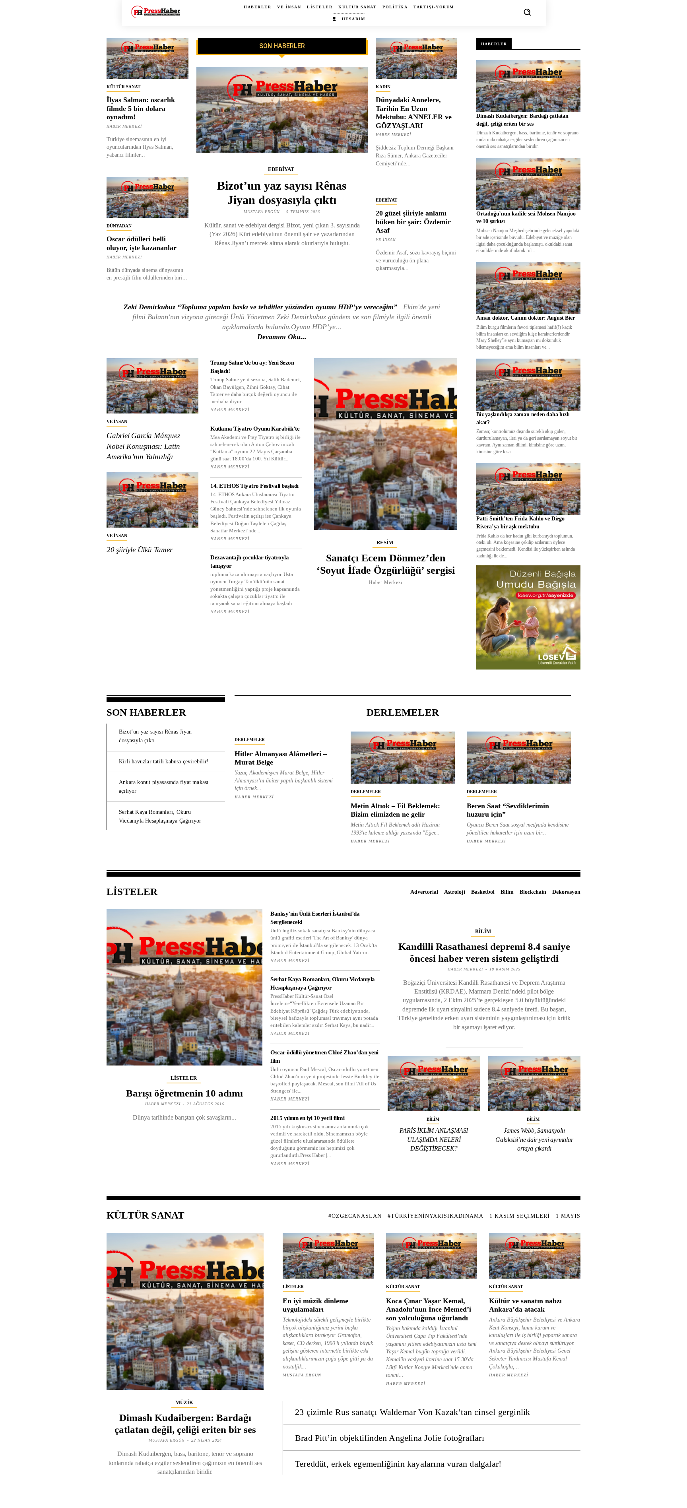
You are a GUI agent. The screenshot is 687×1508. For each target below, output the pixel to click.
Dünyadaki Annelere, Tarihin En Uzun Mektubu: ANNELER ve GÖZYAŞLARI (414, 113)
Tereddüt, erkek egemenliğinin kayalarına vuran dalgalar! (398, 1464)
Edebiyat (281, 169)
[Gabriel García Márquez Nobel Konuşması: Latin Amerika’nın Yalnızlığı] (152, 385)
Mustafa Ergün (262, 212)
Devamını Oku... (282, 337)
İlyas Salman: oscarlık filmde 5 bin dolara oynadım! (141, 108)
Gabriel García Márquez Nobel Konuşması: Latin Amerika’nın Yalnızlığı (143, 446)
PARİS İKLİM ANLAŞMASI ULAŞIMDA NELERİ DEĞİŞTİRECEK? (434, 1139)
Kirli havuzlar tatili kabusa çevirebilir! (164, 762)
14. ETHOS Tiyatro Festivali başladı (254, 486)
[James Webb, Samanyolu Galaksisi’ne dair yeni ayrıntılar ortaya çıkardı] (534, 1084)
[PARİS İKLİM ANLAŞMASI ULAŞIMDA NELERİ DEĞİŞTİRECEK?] (434, 1084)
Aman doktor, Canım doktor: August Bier (525, 318)
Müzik (184, 1402)
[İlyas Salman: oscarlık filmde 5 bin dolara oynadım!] (147, 58)
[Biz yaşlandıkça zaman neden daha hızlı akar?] (528, 385)
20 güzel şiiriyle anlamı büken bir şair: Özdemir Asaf (413, 221)
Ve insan (386, 239)
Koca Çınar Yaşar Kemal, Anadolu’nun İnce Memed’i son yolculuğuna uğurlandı (428, 1309)
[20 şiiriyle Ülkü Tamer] (152, 500)
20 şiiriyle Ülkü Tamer (140, 549)
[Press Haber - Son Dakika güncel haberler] (155, 12)
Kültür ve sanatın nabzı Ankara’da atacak (525, 1305)
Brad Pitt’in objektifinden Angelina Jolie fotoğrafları (389, 1438)
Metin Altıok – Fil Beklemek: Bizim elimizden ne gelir (395, 810)
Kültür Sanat (123, 86)
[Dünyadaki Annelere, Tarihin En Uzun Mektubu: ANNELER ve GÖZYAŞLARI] (417, 58)
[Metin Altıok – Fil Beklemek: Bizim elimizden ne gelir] (403, 758)
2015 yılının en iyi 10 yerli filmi (307, 1118)
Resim (384, 542)
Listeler (184, 1078)
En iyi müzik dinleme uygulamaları (315, 1305)
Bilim (483, 931)
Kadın (383, 86)
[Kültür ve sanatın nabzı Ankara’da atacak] (534, 1256)
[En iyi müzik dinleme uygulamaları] (328, 1256)
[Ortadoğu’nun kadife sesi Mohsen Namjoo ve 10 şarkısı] (528, 184)
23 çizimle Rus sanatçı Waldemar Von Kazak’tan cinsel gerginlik (412, 1412)
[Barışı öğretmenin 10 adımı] (184, 987)
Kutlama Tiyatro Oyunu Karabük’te (254, 428)
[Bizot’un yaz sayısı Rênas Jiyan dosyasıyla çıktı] (282, 110)
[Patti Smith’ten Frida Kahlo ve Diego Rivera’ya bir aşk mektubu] (528, 489)
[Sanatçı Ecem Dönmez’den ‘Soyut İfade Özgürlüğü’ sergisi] (385, 444)
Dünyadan (119, 225)
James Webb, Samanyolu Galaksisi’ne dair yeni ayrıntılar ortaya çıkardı (534, 1139)
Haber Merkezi (124, 126)
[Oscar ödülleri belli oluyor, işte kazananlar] (147, 197)
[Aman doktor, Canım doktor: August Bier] (528, 288)
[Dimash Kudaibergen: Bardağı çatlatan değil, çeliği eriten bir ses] (528, 86)
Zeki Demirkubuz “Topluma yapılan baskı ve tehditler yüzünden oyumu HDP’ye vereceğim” (260, 307)
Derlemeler (250, 739)
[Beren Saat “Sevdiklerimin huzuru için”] (519, 758)
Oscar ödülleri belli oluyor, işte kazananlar (142, 243)
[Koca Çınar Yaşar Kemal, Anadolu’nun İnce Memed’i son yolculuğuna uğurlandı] (431, 1256)
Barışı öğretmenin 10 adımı (184, 1093)
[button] (527, 11)
